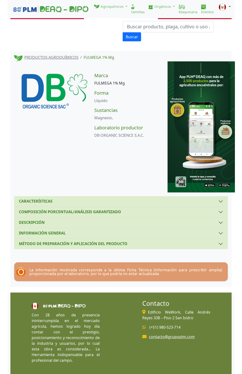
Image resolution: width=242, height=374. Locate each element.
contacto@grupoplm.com (172, 336)
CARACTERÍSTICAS (35, 201)
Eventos (207, 11)
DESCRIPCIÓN (32, 222)
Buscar (132, 36)
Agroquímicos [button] (112, 6)
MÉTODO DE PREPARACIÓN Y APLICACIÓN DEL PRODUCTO (73, 243)
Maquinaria (188, 11)
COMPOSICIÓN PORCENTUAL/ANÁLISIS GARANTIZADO (70, 211)
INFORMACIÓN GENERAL (42, 233)
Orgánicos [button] (162, 6)
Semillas (138, 11)
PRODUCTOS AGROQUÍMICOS (51, 57)
